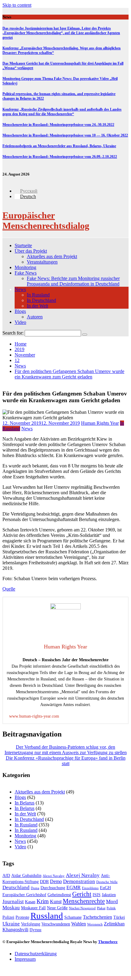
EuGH (105, 887)
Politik (111, 908)
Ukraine (11, 924)
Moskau (11, 907)
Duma (35, 888)
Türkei (119, 917)
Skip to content (16, 5)
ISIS (97, 895)
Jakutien (109, 895)
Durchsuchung (53, 887)
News (20, 289)
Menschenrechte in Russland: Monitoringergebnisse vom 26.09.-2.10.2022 (59, 156)
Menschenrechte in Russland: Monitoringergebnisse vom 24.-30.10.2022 (58, 124)
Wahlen (78, 923)
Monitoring (25, 267)
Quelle (8, 588)
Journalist (13, 901)
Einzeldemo (90, 888)
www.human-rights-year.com (34, 716)
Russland (46, 916)
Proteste (22, 917)
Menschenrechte (84, 901)
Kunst (56, 901)
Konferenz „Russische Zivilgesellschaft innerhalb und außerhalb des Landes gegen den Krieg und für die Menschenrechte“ (62, 111)
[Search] (84, 334)
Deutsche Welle (107, 882)
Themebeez (108, 941)
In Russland (38, 294)
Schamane (73, 917)
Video (20, 322)
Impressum (25, 959)
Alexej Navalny (83, 875)
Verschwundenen (55, 924)
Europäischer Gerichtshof (24, 895)
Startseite (23, 245)
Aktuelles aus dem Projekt (52, 256)
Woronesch (95, 924)
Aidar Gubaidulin (26, 875)
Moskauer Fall (33, 908)
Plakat (101, 908)
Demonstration (79, 881)
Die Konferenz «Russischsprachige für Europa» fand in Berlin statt (66, 760)
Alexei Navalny (54, 876)
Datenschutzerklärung (36, 953)
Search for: (12, 332)
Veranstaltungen (42, 261)
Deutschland (16, 887)
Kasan (30, 902)
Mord (112, 901)
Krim (43, 901)
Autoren (35, 316)
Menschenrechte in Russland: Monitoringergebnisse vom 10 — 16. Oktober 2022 (65, 135)
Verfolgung (30, 924)
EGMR (73, 887)
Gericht (81, 894)
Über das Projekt (31, 251)
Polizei (8, 917)
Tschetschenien (97, 917)
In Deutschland (41, 300)
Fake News (26, 272)
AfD (6, 875)
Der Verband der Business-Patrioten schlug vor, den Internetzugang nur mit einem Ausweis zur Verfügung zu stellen (66, 749)
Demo (56, 881)
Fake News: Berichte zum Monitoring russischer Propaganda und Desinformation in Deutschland (73, 281)
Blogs (20, 311)
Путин (35, 930)
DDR (44, 881)
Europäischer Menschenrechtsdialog (45, 220)
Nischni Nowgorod (82, 908)
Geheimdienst (59, 895)
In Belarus (24, 802)
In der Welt (37, 305)
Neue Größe (57, 908)
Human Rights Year (100, 423)
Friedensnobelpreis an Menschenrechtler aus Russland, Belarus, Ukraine (59, 146)
